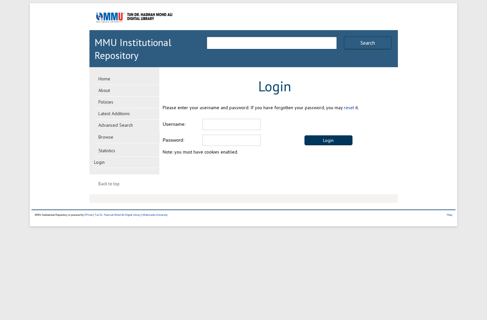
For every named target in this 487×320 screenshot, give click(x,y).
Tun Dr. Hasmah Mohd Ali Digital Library (118, 214)
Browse (105, 137)
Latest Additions (114, 113)
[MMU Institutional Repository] (134, 29)
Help (449, 214)
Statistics (106, 151)
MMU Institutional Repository (132, 49)
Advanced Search (115, 125)
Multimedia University (155, 214)
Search (367, 42)
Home (104, 79)
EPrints (88, 214)
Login (99, 162)
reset (349, 108)
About (104, 90)
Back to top (109, 184)
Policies (105, 102)
